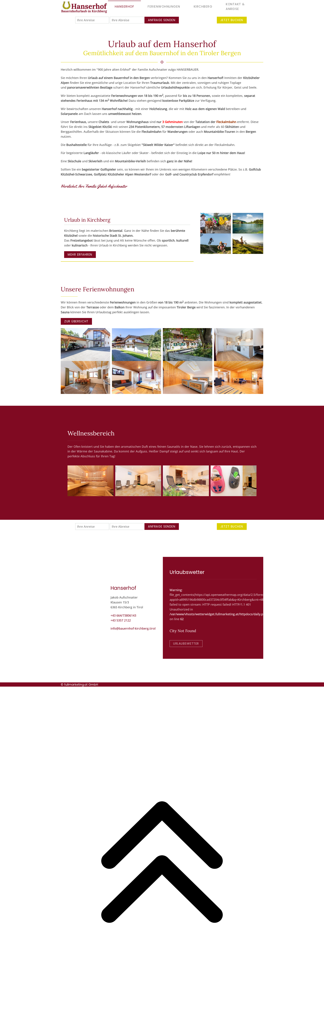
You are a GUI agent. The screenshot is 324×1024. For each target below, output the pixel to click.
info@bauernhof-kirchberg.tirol (133, 628)
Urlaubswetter (186, 644)
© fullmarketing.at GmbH (79, 684)
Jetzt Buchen (231, 20)
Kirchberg (203, 6)
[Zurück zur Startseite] (84, 6)
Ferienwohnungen (164, 6)
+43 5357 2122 (121, 620)
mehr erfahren (80, 255)
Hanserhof (124, 6)
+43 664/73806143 (123, 615)
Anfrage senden (161, 20)
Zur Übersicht (76, 321)
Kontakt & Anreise (235, 6)
